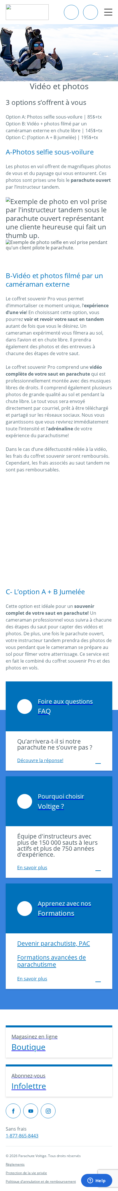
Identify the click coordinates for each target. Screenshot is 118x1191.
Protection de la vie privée (26, 1172)
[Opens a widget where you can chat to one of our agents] (96, 1181)
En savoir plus (32, 867)
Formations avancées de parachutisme (51, 960)
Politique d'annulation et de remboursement (41, 1181)
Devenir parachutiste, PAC (53, 943)
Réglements (15, 1164)
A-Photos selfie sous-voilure (50, 151)
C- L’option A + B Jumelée (45, 591)
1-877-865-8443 (22, 1136)
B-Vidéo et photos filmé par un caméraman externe (54, 280)
